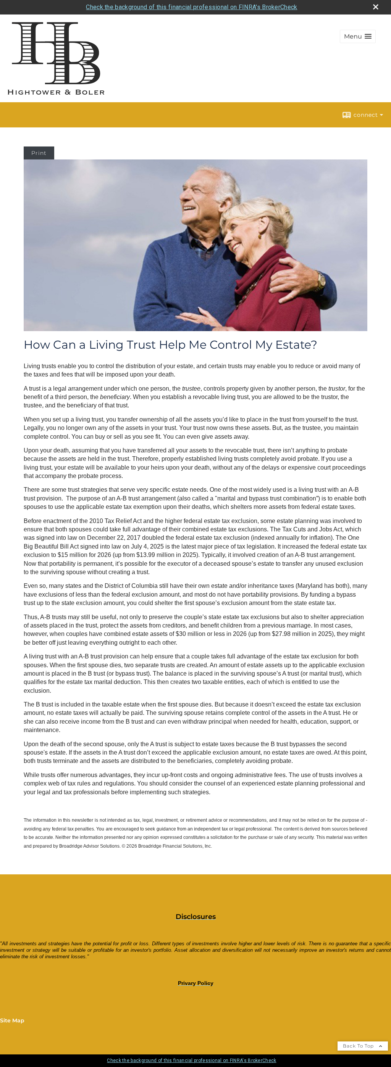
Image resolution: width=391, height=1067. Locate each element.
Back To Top (359, 1046)
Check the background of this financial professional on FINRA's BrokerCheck (191, 7)
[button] (358, 36)
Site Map (12, 1020)
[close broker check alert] (376, 7)
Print (39, 153)
